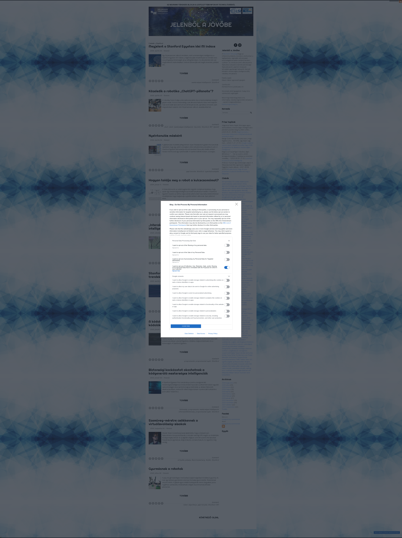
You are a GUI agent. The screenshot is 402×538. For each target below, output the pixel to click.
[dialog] (201, 269)
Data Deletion (189, 333)
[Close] (237, 205)
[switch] (227, 245)
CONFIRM (186, 326)
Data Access (201, 333)
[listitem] (201, 241)
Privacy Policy (212, 333)
